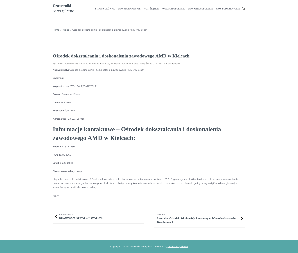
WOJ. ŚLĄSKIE (151, 9)
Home (56, 29)
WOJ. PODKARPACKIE (228, 9)
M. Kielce (115, 63)
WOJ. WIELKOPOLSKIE (200, 9)
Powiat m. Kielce (130, 63)
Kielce (66, 29)
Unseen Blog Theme (178, 246)
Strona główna (105, 9)
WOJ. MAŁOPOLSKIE (173, 9)
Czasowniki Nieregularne (63, 8)
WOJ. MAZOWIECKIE (129, 9)
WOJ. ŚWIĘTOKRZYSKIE (152, 63)
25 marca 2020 (77, 63)
